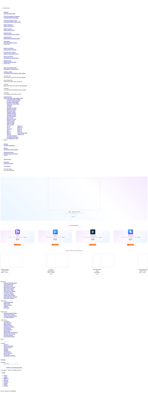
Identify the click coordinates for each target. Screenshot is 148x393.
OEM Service (7, 351)
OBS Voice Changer (9, 290)
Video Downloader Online (10, 313)
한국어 (5, 375)
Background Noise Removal (11, 332)
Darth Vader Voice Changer (10, 296)
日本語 (5, 377)
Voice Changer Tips (8, 284)
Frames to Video (11, 120)
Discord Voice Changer (9, 287)
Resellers (6, 348)
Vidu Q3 (9, 134)
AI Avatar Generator (12, 135)
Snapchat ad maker (11, 115)
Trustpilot (3, 359)
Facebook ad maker (11, 108)
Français (6, 385)
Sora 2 (8, 130)
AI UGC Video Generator (13, 101)
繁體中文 (6, 378)
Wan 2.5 (9, 131)
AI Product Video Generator (14, 99)
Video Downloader (8, 302)
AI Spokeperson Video (12, 138)
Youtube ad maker (11, 112)
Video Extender (10, 121)
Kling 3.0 (19, 128)
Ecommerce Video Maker (13, 103)
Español (6, 383)
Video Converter (8, 305)
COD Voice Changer (9, 294)
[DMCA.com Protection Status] (14, 367)
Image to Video (10, 123)
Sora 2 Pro (9, 128)
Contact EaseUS (8, 347)
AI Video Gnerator (11, 116)
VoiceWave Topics (8, 285)
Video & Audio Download (10, 283)
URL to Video (10, 124)
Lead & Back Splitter (9, 327)
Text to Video (10, 117)
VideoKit (6, 306)
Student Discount (8, 353)
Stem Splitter (7, 331)
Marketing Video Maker (12, 102)
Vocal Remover (7, 322)
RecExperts (6, 307)
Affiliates (6, 350)
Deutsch (6, 380)
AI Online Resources (9, 317)
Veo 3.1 (9, 126)
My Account (7, 354)
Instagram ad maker (11, 109)
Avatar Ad (9, 105)
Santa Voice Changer (9, 298)
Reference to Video (11, 119)
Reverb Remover (8, 329)
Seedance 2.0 (20, 134)
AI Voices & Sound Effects (10, 316)
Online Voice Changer (9, 314)
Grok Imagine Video (22, 133)
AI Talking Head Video (12, 137)
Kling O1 (19, 131)
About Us (6, 344)
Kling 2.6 (19, 130)
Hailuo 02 (19, 126)
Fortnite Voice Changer (9, 295)
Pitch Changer (7, 324)
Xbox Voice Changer (9, 288)
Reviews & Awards (8, 346)
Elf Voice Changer (8, 335)
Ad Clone (9, 106)
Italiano (5, 384)
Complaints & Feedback (9, 355)
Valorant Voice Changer (9, 333)
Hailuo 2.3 (20, 127)
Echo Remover (7, 328)
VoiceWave (6, 321)
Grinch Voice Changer (9, 336)
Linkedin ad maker (11, 113)
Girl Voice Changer (8, 292)
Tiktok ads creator (11, 110)
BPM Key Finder (8, 325)
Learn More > (6, 272)
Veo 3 (8, 127)
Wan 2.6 (9, 133)
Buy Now (17, 244)
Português (6, 381)
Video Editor (7, 303)
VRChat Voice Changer (9, 291)
